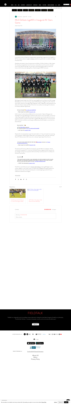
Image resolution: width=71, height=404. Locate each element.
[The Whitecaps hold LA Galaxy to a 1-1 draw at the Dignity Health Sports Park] (17, 193)
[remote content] (35, 111)
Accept (66, 402)
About (34, 355)
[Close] (69, 402)
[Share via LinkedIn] (20, 179)
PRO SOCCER (17, 175)
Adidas (44, 334)
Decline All (60, 402)
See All (60, 186)
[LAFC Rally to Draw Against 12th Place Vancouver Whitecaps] (36, 193)
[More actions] (55, 16)
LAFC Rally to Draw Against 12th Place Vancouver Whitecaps (35, 200)
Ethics (35, 357)
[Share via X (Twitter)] (18, 179)
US (37, 355)
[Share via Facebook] (15, 179)
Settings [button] (55, 402)
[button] (51, 7)
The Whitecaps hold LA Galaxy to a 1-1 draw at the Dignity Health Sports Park (17, 200)
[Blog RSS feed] (25, 334)
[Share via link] (23, 179)
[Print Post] (26, 179)
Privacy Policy (43, 402)
